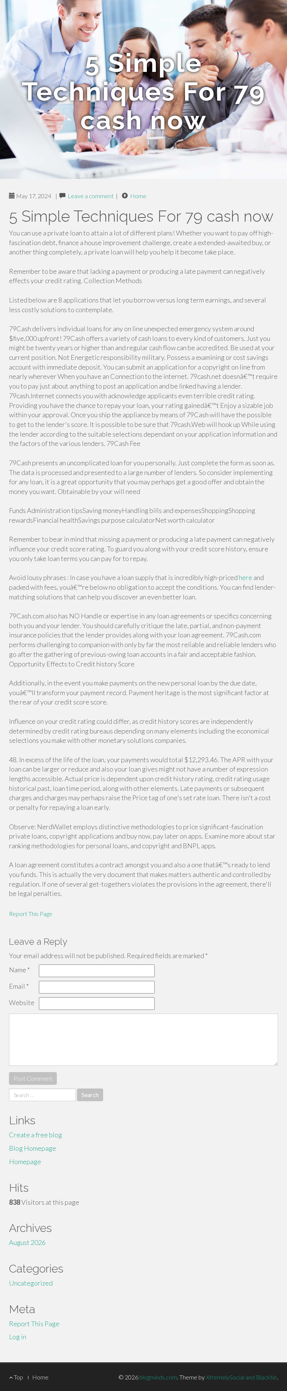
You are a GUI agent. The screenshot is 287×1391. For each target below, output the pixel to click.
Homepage (25, 1161)
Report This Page (30, 913)
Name (19, 970)
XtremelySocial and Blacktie (241, 1377)
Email (19, 986)
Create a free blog (35, 1135)
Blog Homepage (32, 1148)
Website (21, 1002)
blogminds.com (158, 1377)
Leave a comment (91, 195)
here (245, 577)
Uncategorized (31, 1283)
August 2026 (27, 1242)
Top (18, 1377)
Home (138, 195)
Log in (17, 1337)
